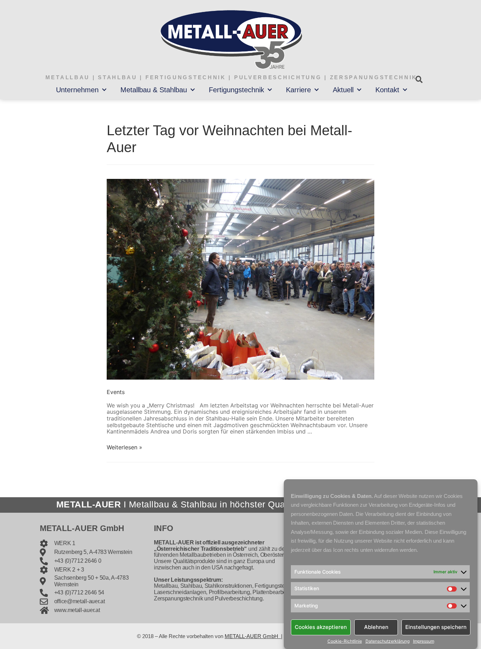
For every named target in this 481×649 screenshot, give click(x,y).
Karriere (298, 90)
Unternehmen (77, 90)
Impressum (423, 641)
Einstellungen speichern (436, 627)
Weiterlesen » (124, 447)
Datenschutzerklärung (388, 641)
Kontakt (387, 90)
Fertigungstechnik (236, 90)
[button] (418, 79)
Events (116, 391)
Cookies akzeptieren (321, 627)
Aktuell (343, 90)
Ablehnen (376, 627)
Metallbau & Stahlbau (153, 90)
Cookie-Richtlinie (344, 641)
